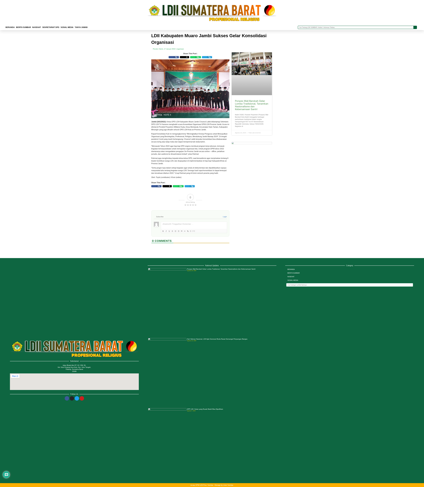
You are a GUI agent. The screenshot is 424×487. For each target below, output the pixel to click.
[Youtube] (82, 398)
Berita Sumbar (293, 273)
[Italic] (166, 231)
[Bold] (163, 231)
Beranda (10, 27)
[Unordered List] (178, 231)
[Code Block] (184, 231)
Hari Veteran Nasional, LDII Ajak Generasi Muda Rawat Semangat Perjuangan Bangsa (217, 339)
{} (190, 231)
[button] (174, 57)
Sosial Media (67, 27)
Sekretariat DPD (50, 27)
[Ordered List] (175, 231)
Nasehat (36, 27)
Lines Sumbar (228, 485)
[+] (194, 231)
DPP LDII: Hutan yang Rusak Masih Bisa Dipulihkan (205, 409)
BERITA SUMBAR (23, 27)
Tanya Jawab (81, 27)
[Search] (415, 27)
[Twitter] (77, 398)
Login (224, 217)
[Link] (187, 231)
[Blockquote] (181, 231)
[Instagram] (72, 398)
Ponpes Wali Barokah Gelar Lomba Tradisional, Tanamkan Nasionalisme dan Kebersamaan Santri (251, 105)
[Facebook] (67, 398)
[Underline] (169, 231)
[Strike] (172, 231)
